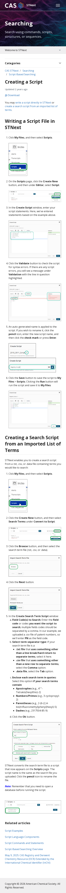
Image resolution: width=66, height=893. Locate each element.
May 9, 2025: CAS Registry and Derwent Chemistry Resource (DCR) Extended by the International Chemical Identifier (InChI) (29, 859)
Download (13, 95)
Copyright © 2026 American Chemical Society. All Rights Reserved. (32, 885)
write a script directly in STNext (33, 102)
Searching (28, 70)
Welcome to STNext (16, 50)
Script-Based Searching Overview (24, 849)
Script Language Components (22, 837)
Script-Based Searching (22, 74)
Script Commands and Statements (24, 843)
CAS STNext (12, 70)
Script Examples (14, 830)
